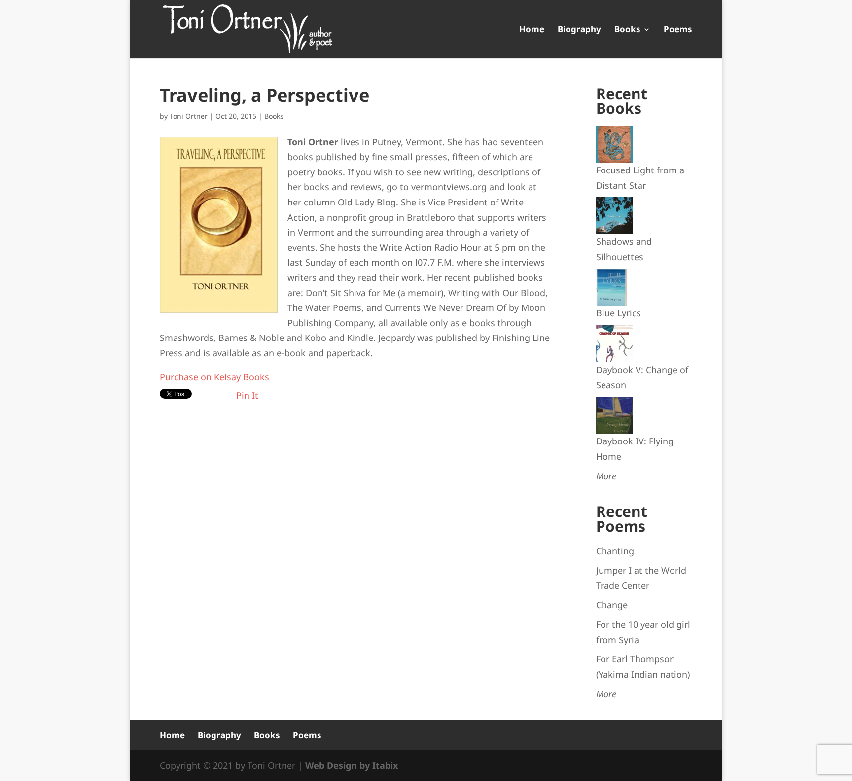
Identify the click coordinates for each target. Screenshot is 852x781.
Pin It (247, 395)
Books (627, 30)
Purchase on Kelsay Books (214, 377)
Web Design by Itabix (351, 765)
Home (531, 30)
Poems (678, 30)
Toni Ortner (189, 116)
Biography (579, 30)
